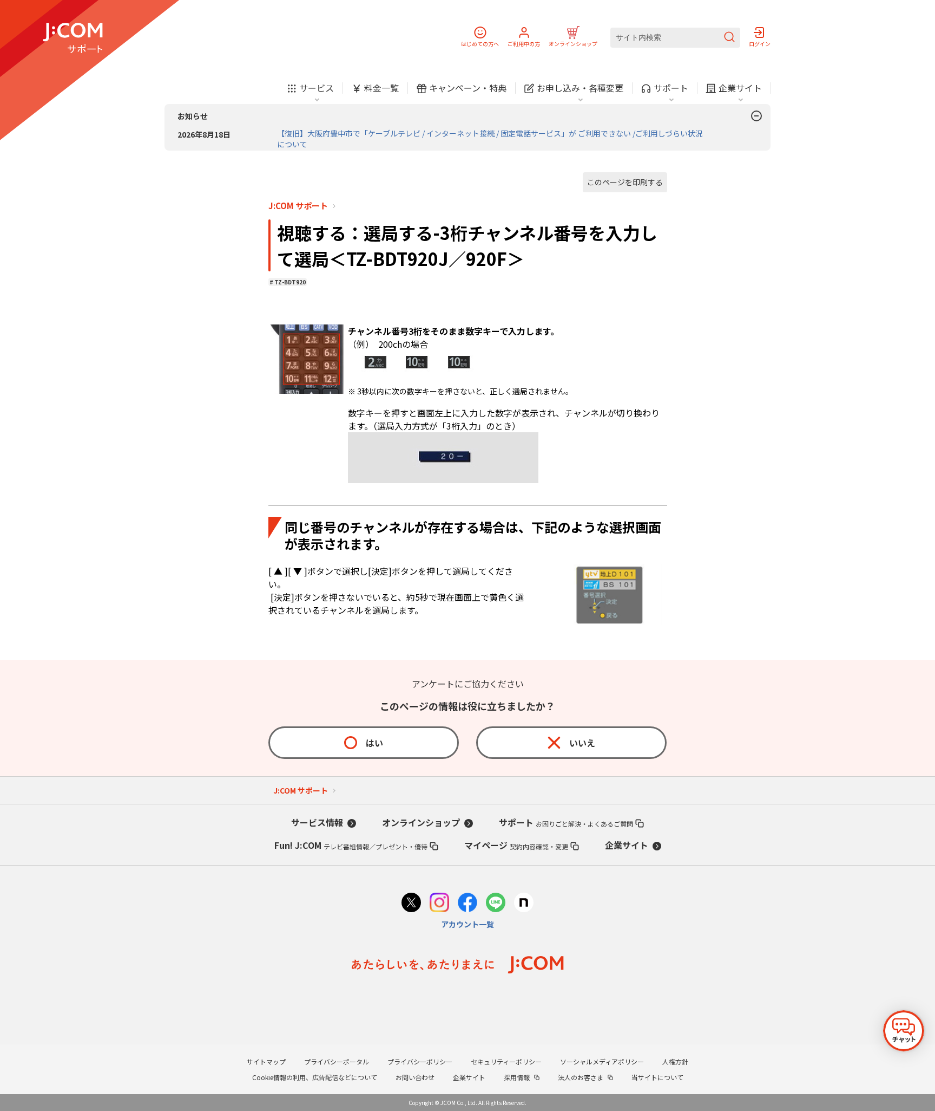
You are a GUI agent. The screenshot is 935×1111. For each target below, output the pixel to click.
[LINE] (495, 904)
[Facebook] (467, 904)
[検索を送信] (729, 38)
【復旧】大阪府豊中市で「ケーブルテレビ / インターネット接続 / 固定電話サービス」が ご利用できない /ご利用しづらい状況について (490, 139)
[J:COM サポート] (73, 38)
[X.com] (411, 904)
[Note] (524, 904)
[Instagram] (439, 904)
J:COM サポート (298, 206)
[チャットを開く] (903, 1030)
